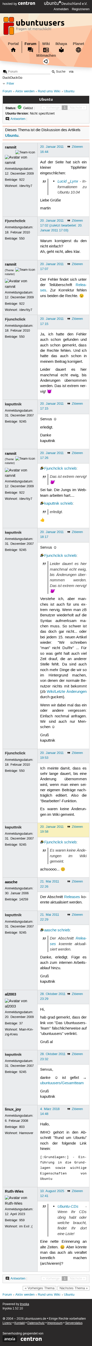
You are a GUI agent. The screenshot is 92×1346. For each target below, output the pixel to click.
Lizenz (7, 1323)
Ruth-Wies (14, 1191)
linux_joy (13, 1109)
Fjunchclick (15, 220)
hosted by (10, 4)
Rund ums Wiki (49, 91)
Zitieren (77, 147)
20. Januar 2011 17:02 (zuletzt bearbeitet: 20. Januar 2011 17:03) (61, 225)
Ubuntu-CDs (67, 1206)
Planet (78, 43)
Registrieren (80, 9)
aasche (11, 882)
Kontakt (19, 1323)
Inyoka (24, 1304)
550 (22, 238)
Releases (72, 897)
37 (21, 1023)
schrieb (70, 468)
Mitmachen (46, 55)
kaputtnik (13, 404)
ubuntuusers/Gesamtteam (62, 1083)
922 (22, 180)
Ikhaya (61, 43)
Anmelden (61, 9)
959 (22, 1220)
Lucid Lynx (67, 181)
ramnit (10, 147)
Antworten (17, 119)
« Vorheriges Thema (39, 1288)
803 (22, 1127)
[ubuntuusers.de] (34, 27)
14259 (23, 899)
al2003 (10, 994)
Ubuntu (69, 91)
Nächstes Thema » (74, 1288)
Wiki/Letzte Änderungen (67, 691)
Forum (30, 43)
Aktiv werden (24, 91)
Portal (13, 43)
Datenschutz (36, 1323)
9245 (22, 422)
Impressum (55, 1323)
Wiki (46, 43)
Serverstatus (74, 1323)
